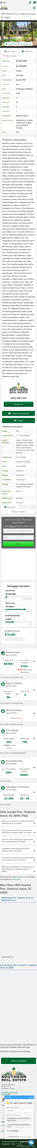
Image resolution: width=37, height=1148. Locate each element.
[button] (2, 34)
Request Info (28, 51)
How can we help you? (13, 1115)
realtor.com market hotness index (13, 677)
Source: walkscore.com (7, 957)
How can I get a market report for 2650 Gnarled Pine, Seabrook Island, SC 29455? (18, 859)
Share (20, 420)
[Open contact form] (34, 2)
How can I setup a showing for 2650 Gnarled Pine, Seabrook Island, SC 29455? (17, 840)
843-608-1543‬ (5, 1094)
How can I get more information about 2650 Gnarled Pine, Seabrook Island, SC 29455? (17, 831)
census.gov (7, 781)
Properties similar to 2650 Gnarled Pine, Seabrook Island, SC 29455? (16, 849)
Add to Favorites (11, 56)
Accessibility (5, 1144)
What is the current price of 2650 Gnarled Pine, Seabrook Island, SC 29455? (18, 822)
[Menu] (34, 7)
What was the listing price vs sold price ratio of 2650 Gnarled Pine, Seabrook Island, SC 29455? (18, 869)
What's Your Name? (12, 1107)
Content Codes (15, 879)
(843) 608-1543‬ (18, 398)
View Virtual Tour (25, 44)
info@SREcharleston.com (9, 1092)
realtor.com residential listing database (15, 753)
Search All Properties (20, 413)
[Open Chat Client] (31, 1142)
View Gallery (12, 44)
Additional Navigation (18, 1061)
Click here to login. (25, 1136)
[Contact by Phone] (30, 2)
